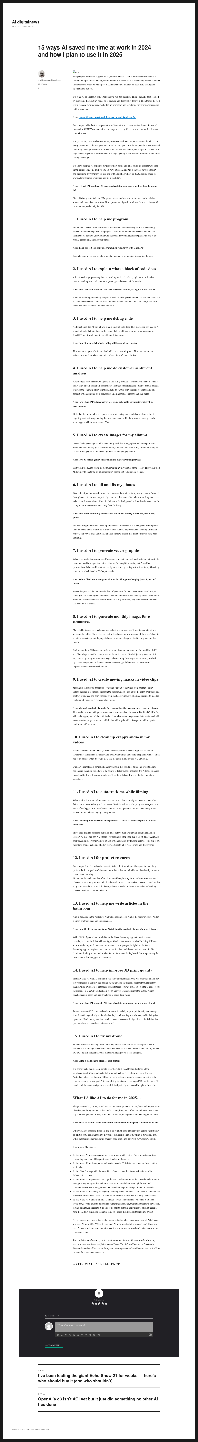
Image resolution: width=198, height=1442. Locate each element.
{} (94, 1334)
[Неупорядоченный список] (78, 1334)
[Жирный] (58, 1334)
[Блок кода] (86, 1334)
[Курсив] (62, 1334)
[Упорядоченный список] (74, 1334)
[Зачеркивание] (70, 1334)
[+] (98, 1334)
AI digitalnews (26, 22)
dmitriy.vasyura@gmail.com (49, 80)
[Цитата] (82, 1334)
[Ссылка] (90, 1334)
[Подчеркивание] (66, 1334)
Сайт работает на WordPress (37, 1429)
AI (39, 88)
